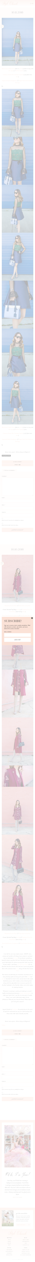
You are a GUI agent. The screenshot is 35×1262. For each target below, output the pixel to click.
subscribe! (17, 640)
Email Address (7, 631)
